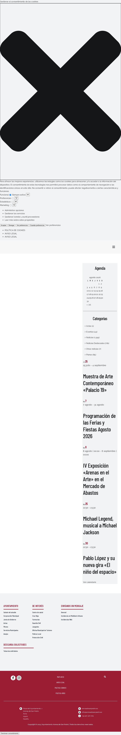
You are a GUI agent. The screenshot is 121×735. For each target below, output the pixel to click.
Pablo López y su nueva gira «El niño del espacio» (99, 564)
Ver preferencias (22, 225)
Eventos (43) (91, 332)
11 (90, 291)
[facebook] (13, 678)
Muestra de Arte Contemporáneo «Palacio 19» (98, 383)
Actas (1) (90, 326)
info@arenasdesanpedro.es (92, 712)
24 (88, 298)
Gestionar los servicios (15, 213)
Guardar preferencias (37, 225)
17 (88, 294)
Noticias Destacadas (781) (97, 343)
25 (90, 298)
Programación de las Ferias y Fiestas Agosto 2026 (99, 425)
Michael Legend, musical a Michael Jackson (100, 525)
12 (92, 291)
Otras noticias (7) (93, 349)
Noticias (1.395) (92, 337)
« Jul (89, 305)
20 (95, 294)
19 (92, 294)
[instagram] (19, 678)
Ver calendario (89, 582)
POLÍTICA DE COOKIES (15, 230)
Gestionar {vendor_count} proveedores (22, 217)
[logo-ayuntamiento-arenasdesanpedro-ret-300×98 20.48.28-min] (19, 242)
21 (97, 294)
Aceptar (3, 225)
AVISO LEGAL (11, 233)
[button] (60, 91)
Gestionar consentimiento (9, 733)
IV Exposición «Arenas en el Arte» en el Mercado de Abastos (96, 479)
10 (88, 291)
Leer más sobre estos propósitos (19, 220)
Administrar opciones (14, 210)
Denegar (11, 225)
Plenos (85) (91, 355)
